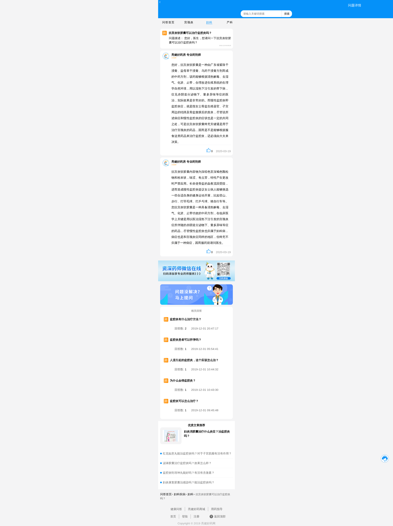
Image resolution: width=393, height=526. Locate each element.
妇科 (209, 22)
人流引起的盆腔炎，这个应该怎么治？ (194, 360)
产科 (230, 22)
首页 (173, 516)
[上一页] (159, 2)
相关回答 (196, 310)
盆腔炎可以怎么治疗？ (184, 401)
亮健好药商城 (196, 509)
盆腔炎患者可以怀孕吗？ (185, 339)
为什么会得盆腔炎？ (183, 380)
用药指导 (216, 509)
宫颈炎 (188, 22)
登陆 (185, 516)
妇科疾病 (179, 494)
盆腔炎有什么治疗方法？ (185, 319)
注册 (196, 516)
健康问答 (176, 509)
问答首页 (168, 22)
